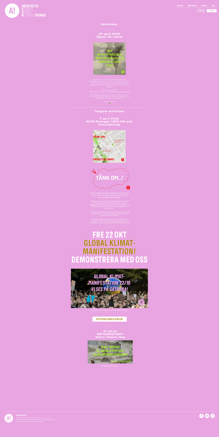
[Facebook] (201, 416)
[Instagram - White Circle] (212, 416)
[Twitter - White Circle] (207, 416)
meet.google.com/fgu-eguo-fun (119, 91)
